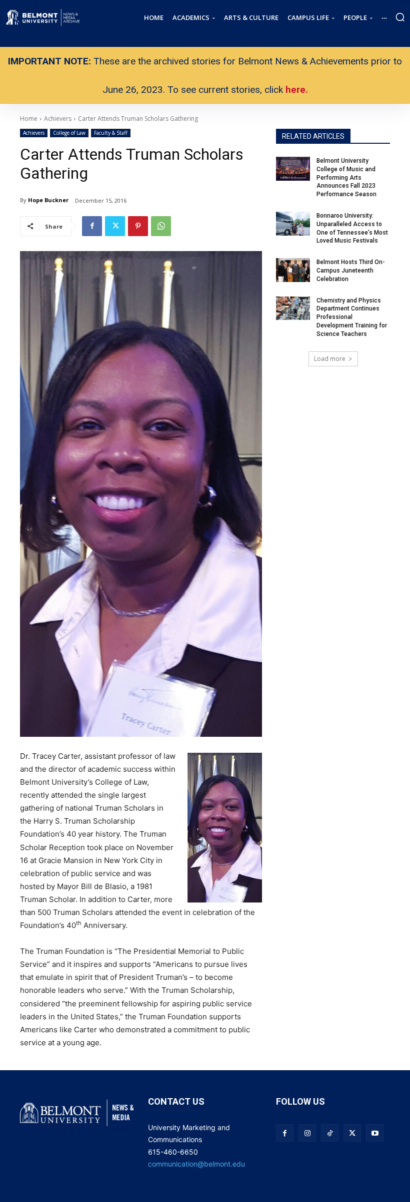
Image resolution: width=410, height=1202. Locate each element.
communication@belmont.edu (196, 1164)
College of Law (69, 132)
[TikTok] (329, 1133)
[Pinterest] (138, 226)
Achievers (33, 132)
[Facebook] (92, 226)
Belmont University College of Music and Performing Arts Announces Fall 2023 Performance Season (347, 177)
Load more (330, 358)
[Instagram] (307, 1133)
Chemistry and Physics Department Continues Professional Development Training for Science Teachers (351, 317)
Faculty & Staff (111, 132)
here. (297, 89)
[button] (400, 17)
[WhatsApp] (161, 226)
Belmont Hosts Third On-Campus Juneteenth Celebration (350, 271)
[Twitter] (115, 226)
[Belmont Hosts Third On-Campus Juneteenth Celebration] (293, 270)
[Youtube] (375, 1133)
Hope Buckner (48, 200)
